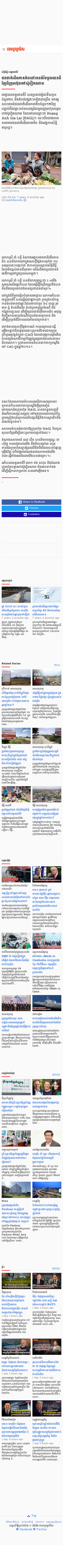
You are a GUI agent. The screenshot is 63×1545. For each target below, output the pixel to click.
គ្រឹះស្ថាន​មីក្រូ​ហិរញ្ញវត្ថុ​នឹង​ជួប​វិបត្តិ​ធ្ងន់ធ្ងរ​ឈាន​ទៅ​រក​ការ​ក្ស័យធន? (15, 1157)
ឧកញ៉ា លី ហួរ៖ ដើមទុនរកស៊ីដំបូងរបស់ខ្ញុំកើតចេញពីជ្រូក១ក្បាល (46, 1157)
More (57, 665)
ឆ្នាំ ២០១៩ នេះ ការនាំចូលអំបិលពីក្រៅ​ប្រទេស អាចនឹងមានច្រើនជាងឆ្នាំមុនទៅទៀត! (15, 610)
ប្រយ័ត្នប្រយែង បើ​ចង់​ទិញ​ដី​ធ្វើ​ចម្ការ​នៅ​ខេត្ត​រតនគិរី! (15, 811)
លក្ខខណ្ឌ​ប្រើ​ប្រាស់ (53, 1522)
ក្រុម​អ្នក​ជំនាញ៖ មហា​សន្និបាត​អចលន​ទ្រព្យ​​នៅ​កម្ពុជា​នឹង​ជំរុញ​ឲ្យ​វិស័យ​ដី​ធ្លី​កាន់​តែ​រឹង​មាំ (16, 1024)
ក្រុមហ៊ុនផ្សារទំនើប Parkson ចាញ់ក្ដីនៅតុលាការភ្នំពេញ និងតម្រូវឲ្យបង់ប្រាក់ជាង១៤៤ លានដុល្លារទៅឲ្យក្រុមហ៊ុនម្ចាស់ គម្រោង (16, 1213)
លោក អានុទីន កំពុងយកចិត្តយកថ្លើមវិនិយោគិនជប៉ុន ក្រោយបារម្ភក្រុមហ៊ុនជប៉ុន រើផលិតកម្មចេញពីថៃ (15, 1429)
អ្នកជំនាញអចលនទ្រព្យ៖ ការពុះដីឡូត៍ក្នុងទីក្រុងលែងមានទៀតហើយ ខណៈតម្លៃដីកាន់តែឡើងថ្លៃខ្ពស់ (14, 757)
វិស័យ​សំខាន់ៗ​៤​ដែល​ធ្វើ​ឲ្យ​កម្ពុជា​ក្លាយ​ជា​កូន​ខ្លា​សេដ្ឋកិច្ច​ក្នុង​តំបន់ (46, 1209)
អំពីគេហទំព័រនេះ (12, 1522)
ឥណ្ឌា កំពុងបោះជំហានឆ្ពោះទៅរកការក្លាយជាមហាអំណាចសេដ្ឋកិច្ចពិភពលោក (15, 1366)
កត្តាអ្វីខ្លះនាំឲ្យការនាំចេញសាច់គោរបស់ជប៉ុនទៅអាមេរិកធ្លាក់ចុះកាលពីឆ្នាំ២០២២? (16, 897)
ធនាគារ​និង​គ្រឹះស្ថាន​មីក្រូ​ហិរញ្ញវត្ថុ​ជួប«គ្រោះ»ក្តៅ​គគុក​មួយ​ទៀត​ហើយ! (16, 1106)
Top (33, 1516)
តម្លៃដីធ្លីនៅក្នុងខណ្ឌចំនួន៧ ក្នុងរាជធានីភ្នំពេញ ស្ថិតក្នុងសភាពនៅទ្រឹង (46, 696)
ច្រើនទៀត (56, 1074)
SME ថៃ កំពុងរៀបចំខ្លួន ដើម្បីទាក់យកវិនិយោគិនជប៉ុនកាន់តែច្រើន (15, 960)
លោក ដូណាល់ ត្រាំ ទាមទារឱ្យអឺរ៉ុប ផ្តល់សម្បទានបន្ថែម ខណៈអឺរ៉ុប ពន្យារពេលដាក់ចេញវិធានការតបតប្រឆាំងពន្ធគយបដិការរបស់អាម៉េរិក (46, 899)
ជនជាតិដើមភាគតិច (14, 200)
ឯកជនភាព (39, 1522)
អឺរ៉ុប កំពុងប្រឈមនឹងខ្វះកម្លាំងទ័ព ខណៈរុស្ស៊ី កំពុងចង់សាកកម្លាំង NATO (44, 1300)
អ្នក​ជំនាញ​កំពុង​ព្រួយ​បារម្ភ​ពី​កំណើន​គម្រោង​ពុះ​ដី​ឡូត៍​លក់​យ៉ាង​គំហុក (45, 755)
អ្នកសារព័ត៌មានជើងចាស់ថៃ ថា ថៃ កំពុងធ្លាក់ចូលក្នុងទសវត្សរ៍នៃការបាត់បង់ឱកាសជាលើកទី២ (46, 1368)
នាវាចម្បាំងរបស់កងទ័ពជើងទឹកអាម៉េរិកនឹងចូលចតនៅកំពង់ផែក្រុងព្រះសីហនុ (46, 1022)
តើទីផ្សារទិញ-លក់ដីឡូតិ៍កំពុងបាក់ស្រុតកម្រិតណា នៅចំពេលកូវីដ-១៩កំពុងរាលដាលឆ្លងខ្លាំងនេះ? (15, 698)
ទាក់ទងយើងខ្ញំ (27, 1522)
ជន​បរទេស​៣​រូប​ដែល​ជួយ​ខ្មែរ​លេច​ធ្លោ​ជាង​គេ (45, 1104)
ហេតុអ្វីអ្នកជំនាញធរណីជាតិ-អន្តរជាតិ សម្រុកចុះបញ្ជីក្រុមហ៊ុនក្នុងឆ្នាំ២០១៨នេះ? (46, 813)
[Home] (16, 49)
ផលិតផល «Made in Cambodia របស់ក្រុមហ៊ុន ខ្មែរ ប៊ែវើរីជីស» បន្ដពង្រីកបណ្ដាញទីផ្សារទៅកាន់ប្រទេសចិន (46, 964)
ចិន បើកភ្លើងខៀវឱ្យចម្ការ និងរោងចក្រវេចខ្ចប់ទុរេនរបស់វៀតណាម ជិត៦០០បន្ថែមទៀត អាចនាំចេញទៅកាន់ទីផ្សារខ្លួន (15, 1304)
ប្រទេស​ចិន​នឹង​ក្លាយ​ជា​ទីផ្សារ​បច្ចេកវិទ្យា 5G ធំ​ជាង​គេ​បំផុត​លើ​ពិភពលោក (46, 610)
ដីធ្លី (24, 200)
